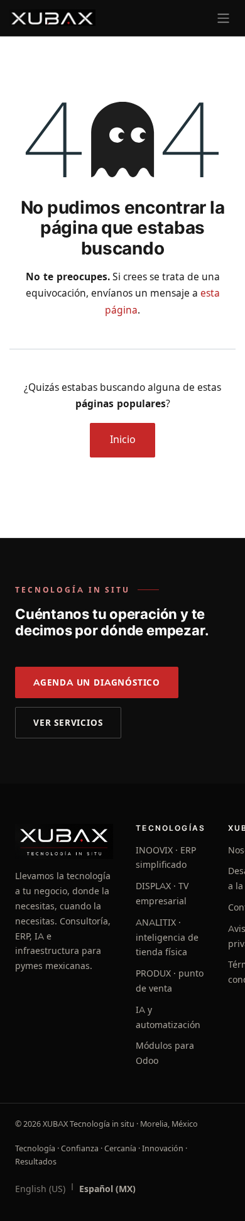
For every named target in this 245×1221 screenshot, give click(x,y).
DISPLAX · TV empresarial (162, 893)
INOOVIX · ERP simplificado (166, 858)
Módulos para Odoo (165, 1053)
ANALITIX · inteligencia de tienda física (167, 937)
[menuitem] (40, 1189)
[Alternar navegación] (223, 18)
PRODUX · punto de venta (170, 981)
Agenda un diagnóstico (96, 682)
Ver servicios (68, 723)
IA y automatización (168, 1017)
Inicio (123, 440)
